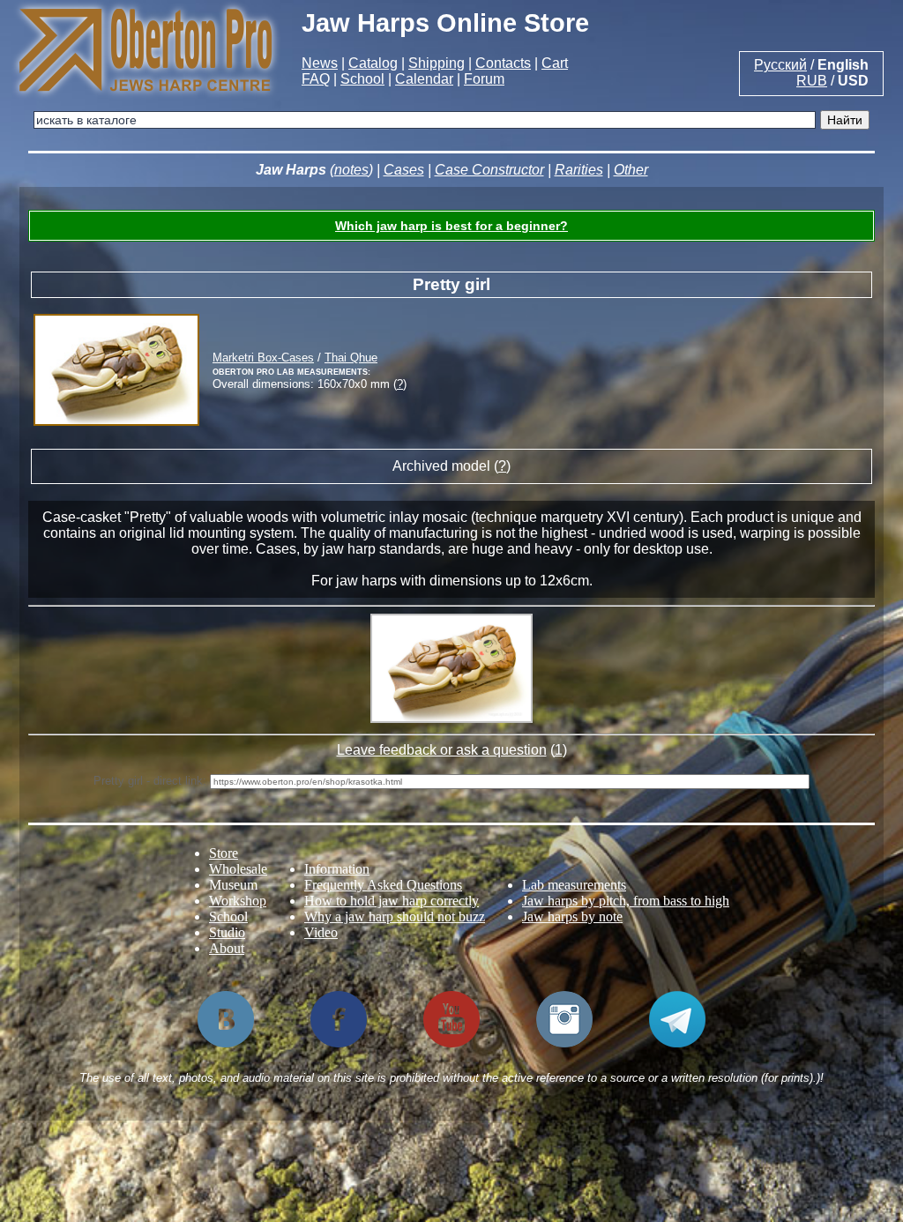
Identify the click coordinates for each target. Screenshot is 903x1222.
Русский (780, 64)
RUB (811, 80)
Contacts (503, 63)
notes (351, 169)
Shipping (436, 63)
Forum (484, 78)
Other (631, 169)
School (362, 78)
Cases (404, 169)
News (320, 63)
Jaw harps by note (572, 916)
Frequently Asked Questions (383, 884)
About (226, 948)
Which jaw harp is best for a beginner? (451, 226)
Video (321, 932)
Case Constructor (489, 169)
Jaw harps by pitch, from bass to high (625, 900)
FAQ (316, 78)
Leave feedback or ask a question (442, 749)
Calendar (424, 78)
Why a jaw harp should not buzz (394, 916)
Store (223, 853)
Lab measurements (574, 884)
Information (336, 868)
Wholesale (238, 868)
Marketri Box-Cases (263, 357)
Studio (227, 932)
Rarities (579, 169)
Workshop (237, 900)
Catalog (373, 63)
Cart (554, 63)
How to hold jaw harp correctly (391, 900)
